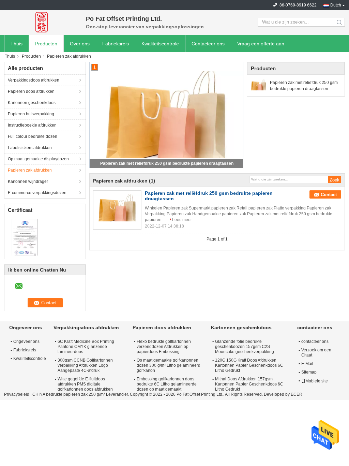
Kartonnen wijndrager (28, 181)
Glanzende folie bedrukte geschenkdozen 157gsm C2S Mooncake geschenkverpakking (244, 346)
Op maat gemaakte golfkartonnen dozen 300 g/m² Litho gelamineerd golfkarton (168, 365)
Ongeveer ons (26, 341)
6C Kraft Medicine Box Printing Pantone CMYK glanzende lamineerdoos (86, 346)
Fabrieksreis (115, 43)
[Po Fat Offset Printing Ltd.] (41, 22)
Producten (46, 43)
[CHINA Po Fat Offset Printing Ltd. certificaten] (24, 236)
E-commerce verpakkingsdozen (37, 192)
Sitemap (309, 372)
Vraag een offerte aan (260, 43)
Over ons (80, 43)
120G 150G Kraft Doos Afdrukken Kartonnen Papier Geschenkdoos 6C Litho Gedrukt (249, 365)
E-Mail (307, 363)
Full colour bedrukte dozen (32, 136)
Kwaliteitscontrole (160, 43)
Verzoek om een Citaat (316, 353)
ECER (296, 394)
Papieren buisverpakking (31, 114)
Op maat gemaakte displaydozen (38, 159)
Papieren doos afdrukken (31, 91)
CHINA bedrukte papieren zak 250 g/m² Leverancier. (81, 394)
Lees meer (182, 219)
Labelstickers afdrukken (30, 147)
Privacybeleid (16, 394)
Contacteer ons (208, 43)
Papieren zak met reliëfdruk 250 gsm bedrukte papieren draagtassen (166, 163)
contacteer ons (315, 341)
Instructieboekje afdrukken (32, 125)
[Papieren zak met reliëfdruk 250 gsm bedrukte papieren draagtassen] (258, 85)
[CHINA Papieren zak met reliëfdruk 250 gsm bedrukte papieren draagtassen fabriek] (117, 208)
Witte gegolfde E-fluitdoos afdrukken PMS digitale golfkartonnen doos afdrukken (85, 384)
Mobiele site (316, 381)
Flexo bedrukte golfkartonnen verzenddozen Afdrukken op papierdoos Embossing (164, 346)
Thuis (16, 43)
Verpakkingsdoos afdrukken (33, 80)
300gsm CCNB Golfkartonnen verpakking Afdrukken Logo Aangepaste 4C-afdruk (85, 365)
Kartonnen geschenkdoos (32, 102)
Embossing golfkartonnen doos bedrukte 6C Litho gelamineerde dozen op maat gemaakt (167, 384)
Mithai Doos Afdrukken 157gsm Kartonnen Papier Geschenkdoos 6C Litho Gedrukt (249, 384)
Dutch (335, 5)
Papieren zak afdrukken (30, 170)
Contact (329, 194)
